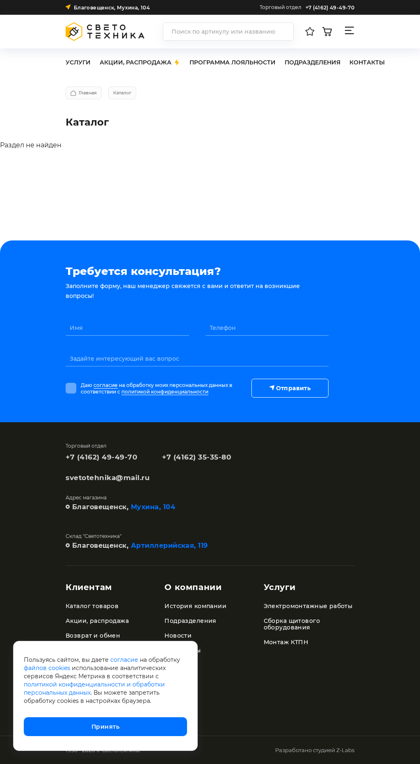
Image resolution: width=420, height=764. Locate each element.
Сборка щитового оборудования (292, 624)
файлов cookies (47, 668)
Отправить (293, 388)
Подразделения (190, 620)
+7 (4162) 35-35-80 (196, 457)
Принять (105, 726)
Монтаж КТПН (286, 642)
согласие (106, 385)
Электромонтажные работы (308, 606)
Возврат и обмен (93, 635)
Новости (178, 635)
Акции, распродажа (97, 620)
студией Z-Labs (333, 750)
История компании (195, 606)
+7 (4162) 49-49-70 (101, 457)
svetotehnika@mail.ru (108, 477)
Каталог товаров (92, 606)
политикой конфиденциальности (164, 392)
